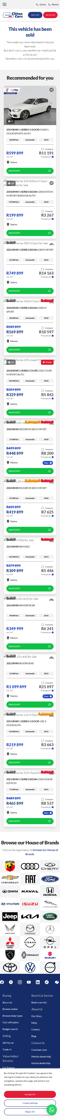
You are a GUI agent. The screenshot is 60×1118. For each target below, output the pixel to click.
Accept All (30, 1094)
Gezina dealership (40, 1063)
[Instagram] (20, 982)
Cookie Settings (30, 1103)
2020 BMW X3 (26, 429)
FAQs (34, 1022)
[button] (4, 4)
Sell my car (8, 1042)
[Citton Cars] (13, 15)
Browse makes (10, 1009)
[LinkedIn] (38, 982)
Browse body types (13, 1015)
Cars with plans (11, 1022)
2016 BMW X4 (20, 605)
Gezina (13, 162)
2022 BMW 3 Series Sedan (30, 249)
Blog (33, 1036)
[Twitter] (11, 982)
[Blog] (57, 982)
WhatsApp (14, 171)
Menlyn (14, 341)
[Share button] (51, 90)
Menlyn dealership (41, 1056)
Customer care (39, 1049)
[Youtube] (29, 982)
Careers (35, 1029)
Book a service (39, 1002)
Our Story (36, 1016)
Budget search (10, 1029)
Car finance (9, 1067)
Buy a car (7, 1002)
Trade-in (7, 1049)
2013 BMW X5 (18, 546)
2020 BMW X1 (26, 487)
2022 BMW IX (20, 663)
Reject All (30, 1111)
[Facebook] (2, 982)
